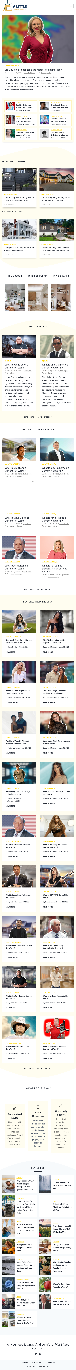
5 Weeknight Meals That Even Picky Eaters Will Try (62, 1207)
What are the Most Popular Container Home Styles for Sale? (25, 1320)
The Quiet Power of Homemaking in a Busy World (62, 1248)
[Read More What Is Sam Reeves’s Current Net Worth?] (45, 1301)
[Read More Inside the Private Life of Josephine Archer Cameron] (10, 133)
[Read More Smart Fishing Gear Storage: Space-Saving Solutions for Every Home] (8, 1265)
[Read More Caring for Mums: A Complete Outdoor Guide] (8, 1246)
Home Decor (15, 276)
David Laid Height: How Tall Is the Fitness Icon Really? (24, 120)
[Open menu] (71, 6)
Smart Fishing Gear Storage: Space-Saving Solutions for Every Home (26, 1266)
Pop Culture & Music (51, 892)
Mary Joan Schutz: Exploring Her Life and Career (59, 134)
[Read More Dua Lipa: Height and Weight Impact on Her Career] (10, 106)
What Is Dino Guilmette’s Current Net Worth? (55, 366)
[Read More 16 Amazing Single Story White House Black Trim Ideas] (56, 179)
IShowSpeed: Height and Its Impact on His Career (59, 106)
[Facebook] (36, 1354)
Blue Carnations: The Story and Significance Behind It (26, 1285)
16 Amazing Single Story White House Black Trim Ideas (55, 199)
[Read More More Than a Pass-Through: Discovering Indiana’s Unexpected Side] (8, 1228)
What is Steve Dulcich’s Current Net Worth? (17, 519)
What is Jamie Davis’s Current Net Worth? (16, 366)
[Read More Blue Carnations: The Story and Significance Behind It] (8, 1284)
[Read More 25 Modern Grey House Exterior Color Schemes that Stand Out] (56, 230)
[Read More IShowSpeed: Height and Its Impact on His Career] (44, 106)
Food (55, 1201)
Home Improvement (11, 194)
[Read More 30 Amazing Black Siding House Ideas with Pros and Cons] (19, 179)
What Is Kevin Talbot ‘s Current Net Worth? (54, 519)
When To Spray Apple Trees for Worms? (61, 1285)
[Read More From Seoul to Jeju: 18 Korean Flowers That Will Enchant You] (45, 1228)
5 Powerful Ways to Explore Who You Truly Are (62, 1185)
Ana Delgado (28, 371)
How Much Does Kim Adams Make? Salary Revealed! (58, 120)
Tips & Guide (20, 1198)
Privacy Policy (38, 1363)
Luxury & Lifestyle (43, 429)
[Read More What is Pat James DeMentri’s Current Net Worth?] (57, 547)
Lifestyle (19, 1178)
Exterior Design (10, 244)
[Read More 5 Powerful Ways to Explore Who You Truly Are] (45, 1184)
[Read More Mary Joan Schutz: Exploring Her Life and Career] (44, 133)
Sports (8, 360)
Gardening (20, 1242)
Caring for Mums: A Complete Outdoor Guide (24, 1248)
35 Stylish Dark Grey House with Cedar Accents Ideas (19, 249)
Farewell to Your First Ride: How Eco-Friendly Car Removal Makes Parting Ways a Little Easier (26, 1207)
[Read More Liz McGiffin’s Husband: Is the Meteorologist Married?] (38, 39)
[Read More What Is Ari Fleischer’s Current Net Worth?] (19, 547)
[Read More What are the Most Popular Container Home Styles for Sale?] (8, 1319)
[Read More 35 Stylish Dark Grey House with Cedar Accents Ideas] (19, 230)
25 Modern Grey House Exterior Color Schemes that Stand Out (55, 249)
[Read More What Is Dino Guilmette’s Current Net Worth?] (57, 346)
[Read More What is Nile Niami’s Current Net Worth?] (19, 449)
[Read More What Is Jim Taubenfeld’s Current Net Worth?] (57, 449)
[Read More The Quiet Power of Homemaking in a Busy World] (45, 1246)
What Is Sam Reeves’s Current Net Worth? (62, 1302)
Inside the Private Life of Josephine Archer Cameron (25, 134)
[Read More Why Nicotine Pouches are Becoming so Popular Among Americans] (45, 1265)
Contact (51, 1363)
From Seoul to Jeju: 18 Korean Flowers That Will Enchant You (62, 1229)
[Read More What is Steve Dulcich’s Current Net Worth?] (19, 499)
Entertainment (49, 788)
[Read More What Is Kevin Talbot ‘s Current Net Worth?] (57, 499)
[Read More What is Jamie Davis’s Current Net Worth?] (19, 346)
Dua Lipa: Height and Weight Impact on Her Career (24, 106)
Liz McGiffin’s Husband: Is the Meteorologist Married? (33, 69)
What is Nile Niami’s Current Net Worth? (15, 469)
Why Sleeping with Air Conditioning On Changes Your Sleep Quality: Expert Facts (25, 1185)
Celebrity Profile (12, 66)
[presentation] (19, 621)
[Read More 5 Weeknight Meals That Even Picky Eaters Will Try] (45, 1206)
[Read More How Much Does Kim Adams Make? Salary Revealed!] (44, 119)
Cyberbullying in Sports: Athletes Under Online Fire (26, 1303)
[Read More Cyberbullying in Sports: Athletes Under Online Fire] (8, 1301)
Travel (19, 1221)
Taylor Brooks (27, 474)
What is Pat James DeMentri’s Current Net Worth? (54, 568)
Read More (11, 652)
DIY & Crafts (61, 276)
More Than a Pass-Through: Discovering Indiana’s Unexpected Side (25, 1228)
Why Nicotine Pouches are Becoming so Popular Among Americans (62, 1266)
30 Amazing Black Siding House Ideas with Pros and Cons (19, 199)
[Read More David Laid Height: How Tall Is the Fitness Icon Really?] (10, 119)
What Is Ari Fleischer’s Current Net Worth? (16, 567)
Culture (55, 1223)
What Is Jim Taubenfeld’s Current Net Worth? (55, 469)
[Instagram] (40, 1354)
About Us (24, 1363)
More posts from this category (38, 417)
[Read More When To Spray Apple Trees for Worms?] (45, 1284)
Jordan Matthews (29, 73)
